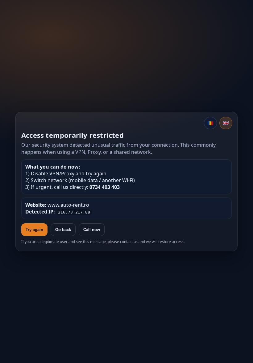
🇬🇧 (226, 123)
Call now (91, 229)
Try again (34, 229)
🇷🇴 (210, 123)
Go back (63, 229)
